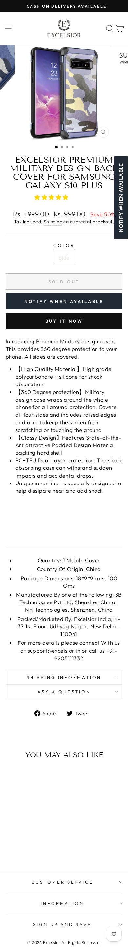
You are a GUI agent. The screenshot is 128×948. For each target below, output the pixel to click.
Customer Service (62, 882)
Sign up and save (62, 924)
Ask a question (64, 691)
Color (64, 245)
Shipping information (64, 677)
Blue (64, 257)
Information (62, 903)
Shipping (53, 222)
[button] (52, 197)
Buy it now (64, 321)
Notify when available (64, 301)
